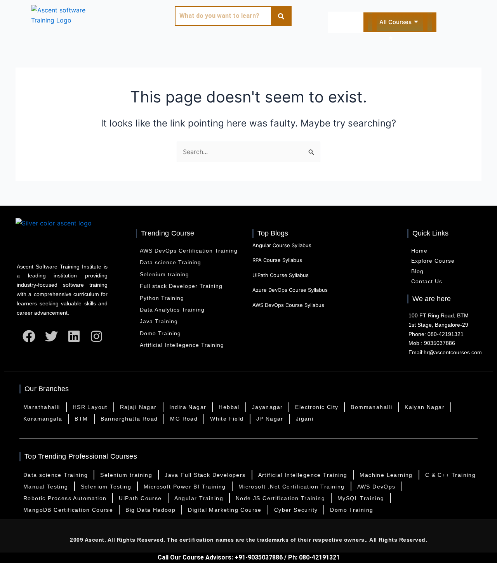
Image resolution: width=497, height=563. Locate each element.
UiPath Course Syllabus (280, 275)
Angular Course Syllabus (281, 245)
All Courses (395, 22)
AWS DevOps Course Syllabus (288, 305)
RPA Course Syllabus (277, 260)
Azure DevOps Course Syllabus (290, 290)
